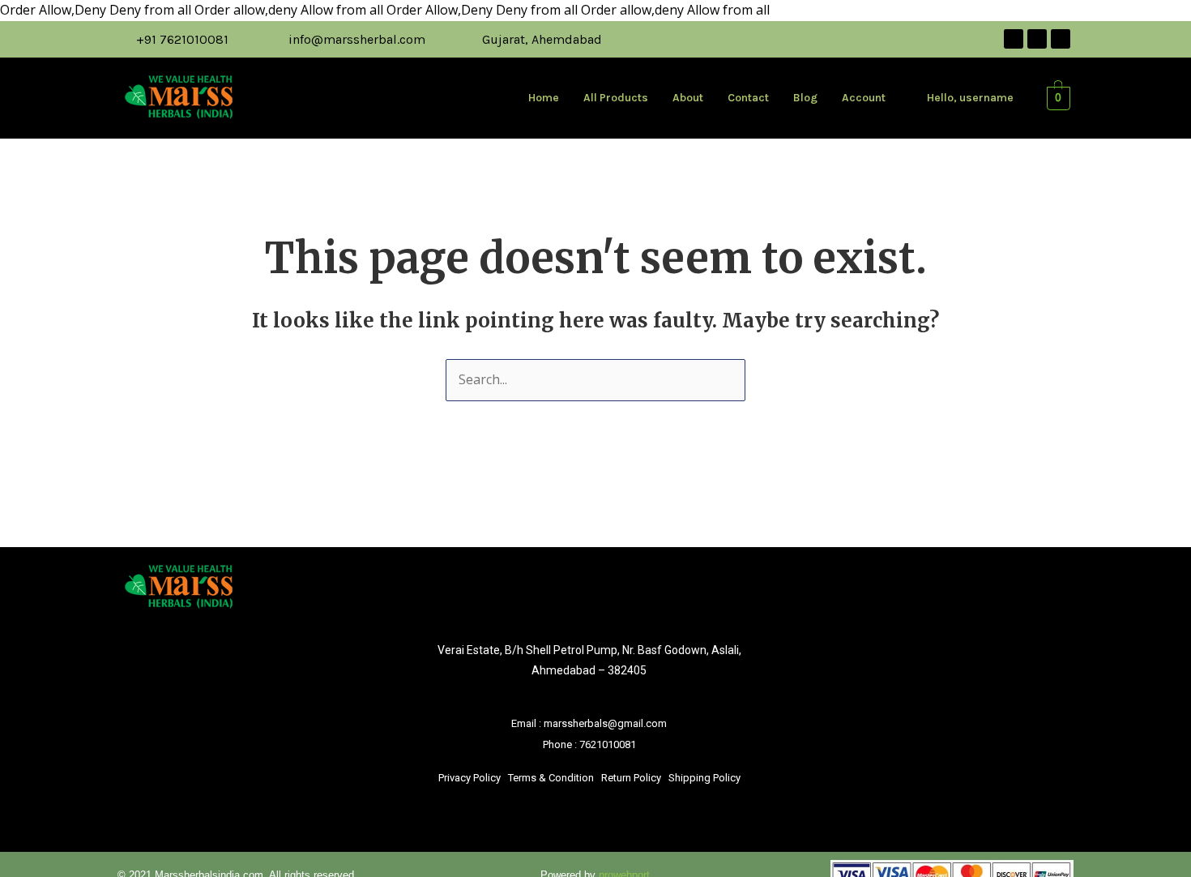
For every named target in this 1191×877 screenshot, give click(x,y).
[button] (872, 98)
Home (543, 98)
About (687, 98)
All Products (615, 98)
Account (864, 98)
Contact (748, 98)
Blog (805, 98)
